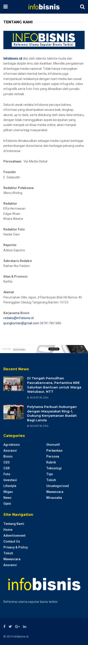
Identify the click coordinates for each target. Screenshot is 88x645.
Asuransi (10, 450)
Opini (7, 503)
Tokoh (51, 480)
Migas (8, 492)
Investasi (10, 480)
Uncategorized (57, 486)
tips (49, 474)
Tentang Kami (13, 524)
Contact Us (11, 541)
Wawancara (54, 492)
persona (52, 456)
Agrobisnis (11, 444)
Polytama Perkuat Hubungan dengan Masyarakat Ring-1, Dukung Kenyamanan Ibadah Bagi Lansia (52, 413)
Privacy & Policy (15, 547)
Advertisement (14, 535)
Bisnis (8, 456)
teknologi (54, 468)
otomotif (53, 444)
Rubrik (51, 462)
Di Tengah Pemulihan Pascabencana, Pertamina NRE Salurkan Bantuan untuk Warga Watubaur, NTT (54, 385)
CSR (6, 468)
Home (7, 529)
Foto (6, 474)
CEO (6, 462)
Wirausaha (54, 498)
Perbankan (54, 450)
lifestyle (9, 486)
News (7, 498)
